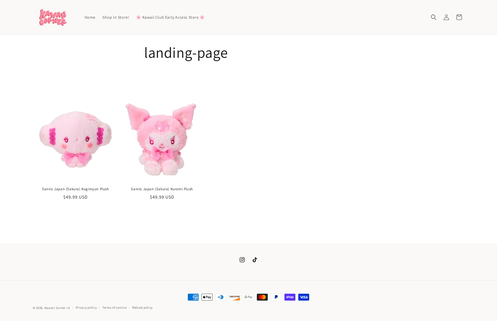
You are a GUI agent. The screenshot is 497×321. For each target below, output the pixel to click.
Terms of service (114, 307)
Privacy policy (86, 307)
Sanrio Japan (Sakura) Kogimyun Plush (75, 189)
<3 (68, 308)
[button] (433, 17)
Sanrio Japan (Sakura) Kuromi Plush (162, 189)
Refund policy (142, 307)
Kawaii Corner (55, 308)
